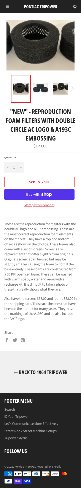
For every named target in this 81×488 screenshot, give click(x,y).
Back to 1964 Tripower (42, 372)
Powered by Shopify (49, 467)
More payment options (39, 205)
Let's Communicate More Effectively (31, 423)
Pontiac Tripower (40, 6)
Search (9, 409)
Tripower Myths (15, 438)
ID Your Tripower (16, 416)
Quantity (10, 157)
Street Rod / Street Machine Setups (30, 431)
